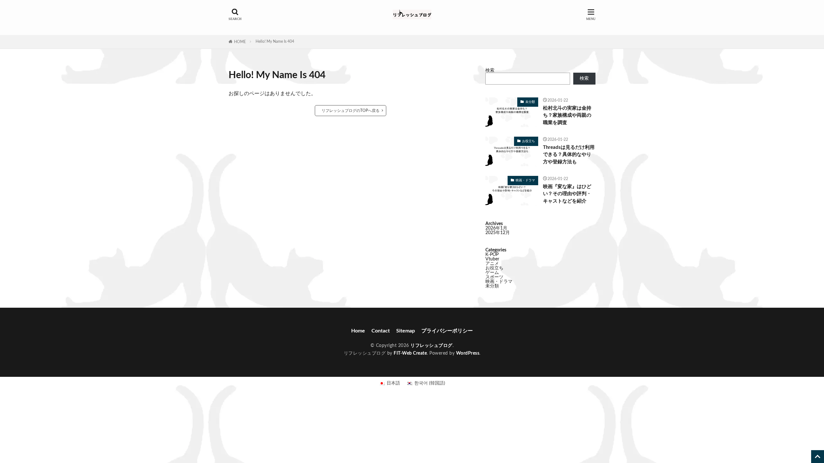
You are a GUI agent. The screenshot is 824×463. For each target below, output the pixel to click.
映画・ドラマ (525, 180)
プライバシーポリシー (447, 330)
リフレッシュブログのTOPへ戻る (350, 111)
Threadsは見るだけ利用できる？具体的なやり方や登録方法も (569, 154)
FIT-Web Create (410, 353)
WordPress (468, 353)
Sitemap (405, 330)
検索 (489, 70)
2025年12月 (497, 233)
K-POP (492, 254)
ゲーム (492, 272)
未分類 (530, 102)
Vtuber (492, 259)
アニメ (492, 263)
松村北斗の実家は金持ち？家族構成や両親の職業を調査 (567, 115)
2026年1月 (496, 228)
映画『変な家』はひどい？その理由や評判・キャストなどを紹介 (567, 194)
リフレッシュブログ (431, 345)
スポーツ (494, 277)
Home (358, 330)
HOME (240, 42)
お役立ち (528, 141)
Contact (380, 330)
